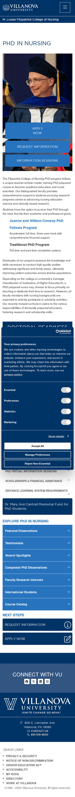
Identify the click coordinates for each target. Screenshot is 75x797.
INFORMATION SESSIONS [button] (37, 160)
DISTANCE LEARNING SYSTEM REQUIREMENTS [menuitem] (36, 491)
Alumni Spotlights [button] (18, 555)
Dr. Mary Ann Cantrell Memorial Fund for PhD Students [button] (36, 506)
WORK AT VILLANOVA (21, 783)
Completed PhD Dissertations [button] (26, 567)
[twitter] (33, 681)
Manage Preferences (37, 454)
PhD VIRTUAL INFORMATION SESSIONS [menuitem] (31, 471)
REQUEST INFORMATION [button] (37, 146)
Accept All (37, 445)
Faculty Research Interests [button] (24, 580)
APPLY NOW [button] (37, 131)
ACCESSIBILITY (17, 770)
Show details (56, 436)
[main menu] (65, 7)
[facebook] (26, 681)
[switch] (66, 401)
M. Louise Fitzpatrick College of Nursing (31, 19)
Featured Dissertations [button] (21, 531)
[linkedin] (40, 681)
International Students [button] (21, 592)
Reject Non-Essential (37, 463)
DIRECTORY (14, 779)
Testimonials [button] (14, 543)
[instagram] (47, 681)
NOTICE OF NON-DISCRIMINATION (29, 761)
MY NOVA (12, 774)
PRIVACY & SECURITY (21, 756)
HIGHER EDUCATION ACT (24, 765)
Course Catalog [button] (16, 604)
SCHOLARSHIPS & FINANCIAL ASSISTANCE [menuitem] (33, 481)
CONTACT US (39, 731)
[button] (37, 531)
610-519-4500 (39, 734)
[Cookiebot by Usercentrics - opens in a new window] (55, 332)
